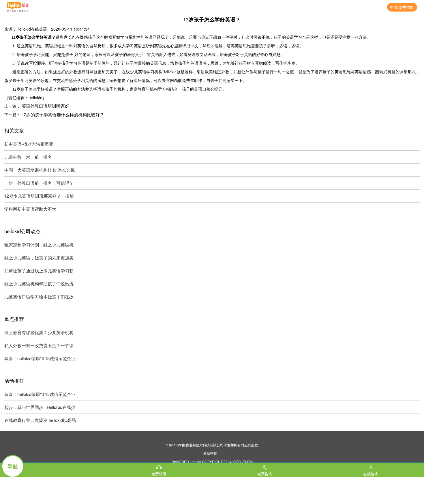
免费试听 (158, 473)
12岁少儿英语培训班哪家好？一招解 (39, 196)
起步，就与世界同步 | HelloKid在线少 (39, 407)
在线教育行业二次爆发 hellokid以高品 (40, 420)
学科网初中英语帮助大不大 (30, 209)
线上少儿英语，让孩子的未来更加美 (39, 258)
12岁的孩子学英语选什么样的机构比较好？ (63, 114)
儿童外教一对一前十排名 (28, 157)
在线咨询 (370, 473)
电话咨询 (264, 473)
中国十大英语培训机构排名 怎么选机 (39, 170)
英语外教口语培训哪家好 (45, 106)
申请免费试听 (402, 7)
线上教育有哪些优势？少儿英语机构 (39, 332)
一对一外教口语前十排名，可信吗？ (39, 183)
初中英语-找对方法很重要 (28, 144)
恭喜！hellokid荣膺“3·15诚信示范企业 (40, 358)
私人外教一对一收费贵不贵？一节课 (39, 345)
